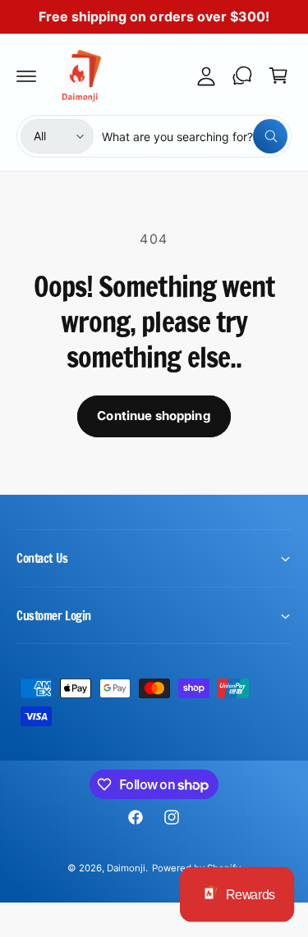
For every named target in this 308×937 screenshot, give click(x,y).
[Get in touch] (242, 75)
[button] (26, 75)
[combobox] (195, 136)
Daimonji (126, 868)
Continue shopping (154, 415)
